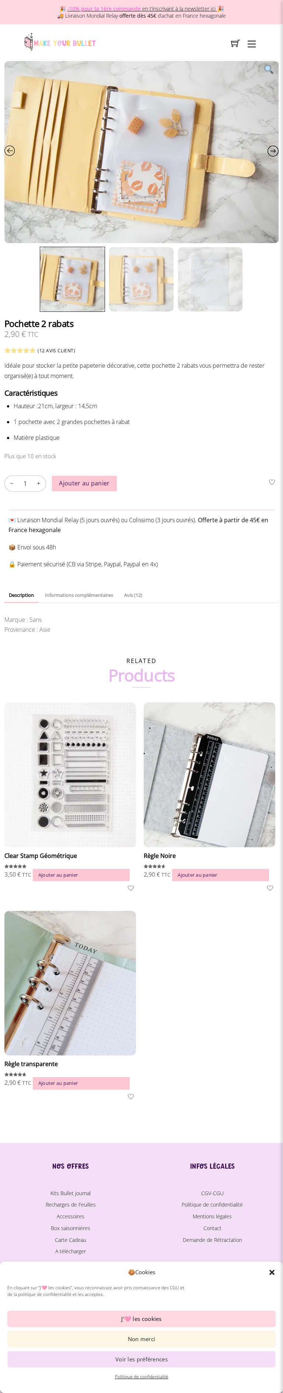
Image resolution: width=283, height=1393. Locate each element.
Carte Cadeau (70, 1239)
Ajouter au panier (84, 483)
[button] (272, 1272)
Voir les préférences (141, 1359)
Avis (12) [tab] (133, 595)
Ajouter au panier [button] (58, 875)
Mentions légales (212, 1216)
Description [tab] (21, 595)
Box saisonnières (70, 1228)
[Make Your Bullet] (60, 40)
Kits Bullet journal (70, 1193)
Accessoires (70, 1216)
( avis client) (57, 351)
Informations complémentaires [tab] (79, 595)
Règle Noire (160, 856)
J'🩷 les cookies (141, 1318)
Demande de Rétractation (212, 1239)
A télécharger (70, 1251)
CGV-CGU (212, 1193)
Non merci (142, 1339)
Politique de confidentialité (141, 1377)
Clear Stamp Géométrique (40, 856)
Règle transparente (31, 1064)
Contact (212, 1228)
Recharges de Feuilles (71, 1204)
